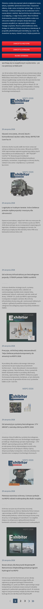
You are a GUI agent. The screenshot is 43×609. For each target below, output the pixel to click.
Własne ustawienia (21, 56)
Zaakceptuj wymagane (21, 50)
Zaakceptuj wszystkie (21, 44)
